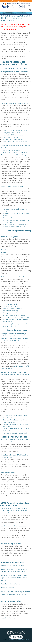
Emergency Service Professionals (13, 133)
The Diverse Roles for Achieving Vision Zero (15, 103)
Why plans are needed (10, 304)
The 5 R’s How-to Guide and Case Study (15, 433)
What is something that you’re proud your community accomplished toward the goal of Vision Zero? (16, 220)
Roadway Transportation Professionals (15, 141)
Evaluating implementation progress (14, 315)
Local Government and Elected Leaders (15, 130)
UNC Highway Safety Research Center (18, 640)
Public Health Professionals (11, 137)
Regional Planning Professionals (13, 139)
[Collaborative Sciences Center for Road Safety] (16, 5)
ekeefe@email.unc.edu (8, 618)
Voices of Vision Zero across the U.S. (13, 186)
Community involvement (10, 306)
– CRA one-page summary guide (11, 150)
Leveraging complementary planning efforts (16, 317)
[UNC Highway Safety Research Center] (16, 638)
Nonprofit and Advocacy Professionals (15, 135)
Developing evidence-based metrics (14, 313)
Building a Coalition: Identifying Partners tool (15, 72)
